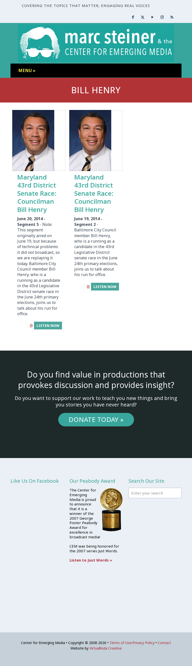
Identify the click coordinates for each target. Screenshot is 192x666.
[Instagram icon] (162, 16)
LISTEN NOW (48, 325)
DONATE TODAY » (96, 419)
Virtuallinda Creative (106, 648)
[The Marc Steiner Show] (96, 43)
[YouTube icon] (152, 16)
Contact (164, 642)
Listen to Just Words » (91, 560)
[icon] (172, 16)
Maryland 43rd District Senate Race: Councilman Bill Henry (36, 193)
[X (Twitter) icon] (142, 16)
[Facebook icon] (132, 16)
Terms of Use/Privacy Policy (132, 642)
